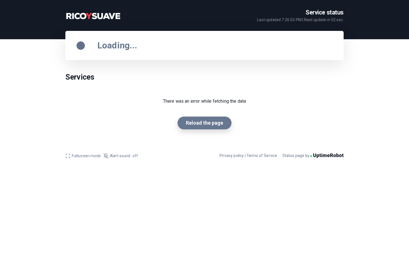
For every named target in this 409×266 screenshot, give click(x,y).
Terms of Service (262, 155)
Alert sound (124, 156)
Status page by (296, 155)
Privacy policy (232, 155)
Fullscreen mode (86, 156)
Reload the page (204, 123)
